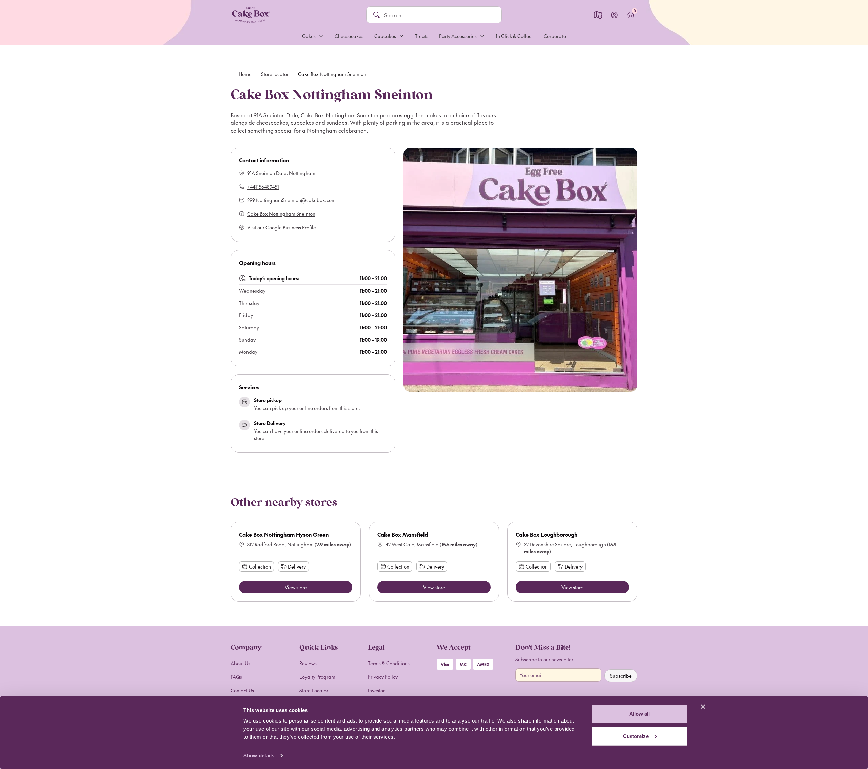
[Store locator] (598, 15)
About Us (240, 663)
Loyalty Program (317, 676)
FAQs (236, 676)
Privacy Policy (383, 676)
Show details (258, 755)
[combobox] (439, 15)
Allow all (639, 714)
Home (245, 74)
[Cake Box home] (251, 15)
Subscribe (621, 675)
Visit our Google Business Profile (281, 227)
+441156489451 (263, 186)
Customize (636, 736)
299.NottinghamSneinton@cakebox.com (291, 200)
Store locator (275, 74)
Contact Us (242, 690)
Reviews (308, 663)
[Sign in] (614, 15)
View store (296, 587)
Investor (376, 690)
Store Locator (313, 690)
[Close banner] (703, 706)
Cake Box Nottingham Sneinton (281, 213)
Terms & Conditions (389, 663)
